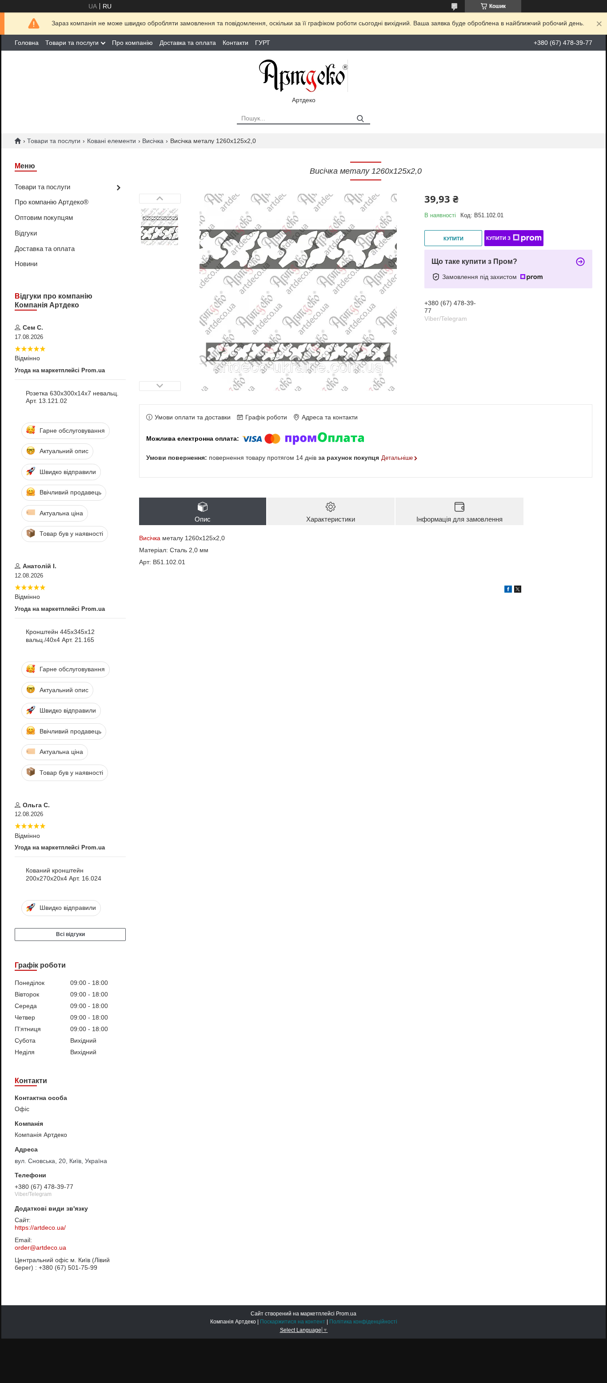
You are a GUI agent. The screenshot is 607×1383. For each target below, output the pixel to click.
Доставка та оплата (188, 42)
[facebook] (508, 590)
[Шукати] (360, 118)
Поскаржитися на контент (292, 1322)
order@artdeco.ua (40, 1247)
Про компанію (132, 42)
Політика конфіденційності (363, 1322)
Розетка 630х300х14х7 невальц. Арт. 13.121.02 (72, 397)
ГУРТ (262, 42)
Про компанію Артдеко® (51, 202)
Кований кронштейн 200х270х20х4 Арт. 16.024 (63, 874)
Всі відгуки (70, 934)
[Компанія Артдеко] (303, 75)
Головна (27, 42)
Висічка (153, 141)
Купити (453, 238)
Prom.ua (346, 1314)
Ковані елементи (111, 141)
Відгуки (26, 233)
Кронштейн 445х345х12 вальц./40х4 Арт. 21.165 (60, 635)
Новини (26, 263)
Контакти (235, 42)
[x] (517, 590)
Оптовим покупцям (44, 217)
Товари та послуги (72, 42)
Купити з (498, 238)
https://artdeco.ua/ (40, 1227)
